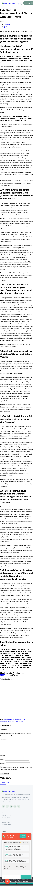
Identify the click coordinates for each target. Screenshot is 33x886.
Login (19, 3)
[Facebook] (11, 806)
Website (2, 763)
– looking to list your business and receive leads (14, 854)
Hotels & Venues (6, 822)
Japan (9, 721)
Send (25, 877)
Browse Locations (6, 815)
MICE (13, 721)
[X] (14, 806)
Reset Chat (23, 836)
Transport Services (6, 824)
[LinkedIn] (3, 806)
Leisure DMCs (5, 820)
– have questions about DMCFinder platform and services (15, 860)
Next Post (3, 784)
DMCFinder (4, 675)
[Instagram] (7, 806)
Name (2, 755)
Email (2, 759)
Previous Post (4, 782)
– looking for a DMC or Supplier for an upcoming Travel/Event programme (14, 848)
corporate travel (9, 719)
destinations (18, 719)
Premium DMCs (6, 817)
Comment (3, 740)
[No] (16, 885)
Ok (16, 883)
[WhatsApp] (18, 806)
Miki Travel (19, 721)
